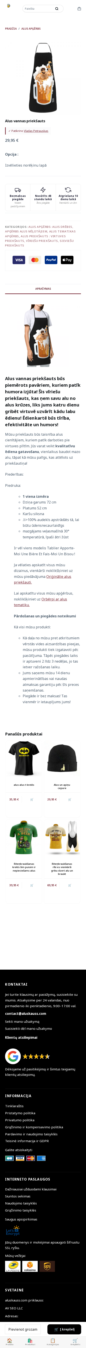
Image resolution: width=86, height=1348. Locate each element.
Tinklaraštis (14, 1106)
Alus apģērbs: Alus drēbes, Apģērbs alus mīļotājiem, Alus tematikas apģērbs (40, 231)
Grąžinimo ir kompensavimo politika (34, 1127)
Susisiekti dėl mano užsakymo (28, 1028)
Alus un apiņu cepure (62, 786)
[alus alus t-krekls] (24, 758)
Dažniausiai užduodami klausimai (30, 1189)
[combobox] (38, 8)
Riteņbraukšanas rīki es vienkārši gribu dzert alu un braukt (62, 868)
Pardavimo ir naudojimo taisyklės (31, 1134)
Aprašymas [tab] (43, 289)
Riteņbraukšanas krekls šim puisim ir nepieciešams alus (24, 867)
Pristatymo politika (20, 1113)
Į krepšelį (67, 1329)
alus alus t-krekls (24, 784)
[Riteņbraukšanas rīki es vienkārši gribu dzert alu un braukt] (62, 837)
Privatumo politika (19, 1120)
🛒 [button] (69, 799)
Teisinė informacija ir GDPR (27, 1141)
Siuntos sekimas (17, 1196)
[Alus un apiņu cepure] (62, 758)
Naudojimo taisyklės (21, 1203)
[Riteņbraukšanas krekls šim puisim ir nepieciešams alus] (24, 837)
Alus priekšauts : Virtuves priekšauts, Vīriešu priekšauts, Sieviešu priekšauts (39, 241)
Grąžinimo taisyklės (20, 1210)
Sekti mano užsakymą (22, 1021)
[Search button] (57, 8)
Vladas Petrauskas (36, 131)
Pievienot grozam (22, 1329)
